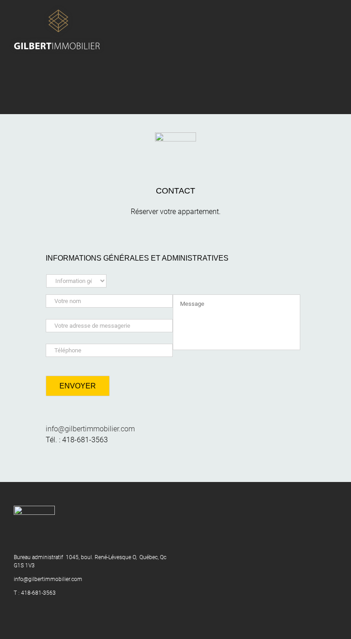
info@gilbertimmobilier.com (90, 428)
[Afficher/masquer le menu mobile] (333, 14)
